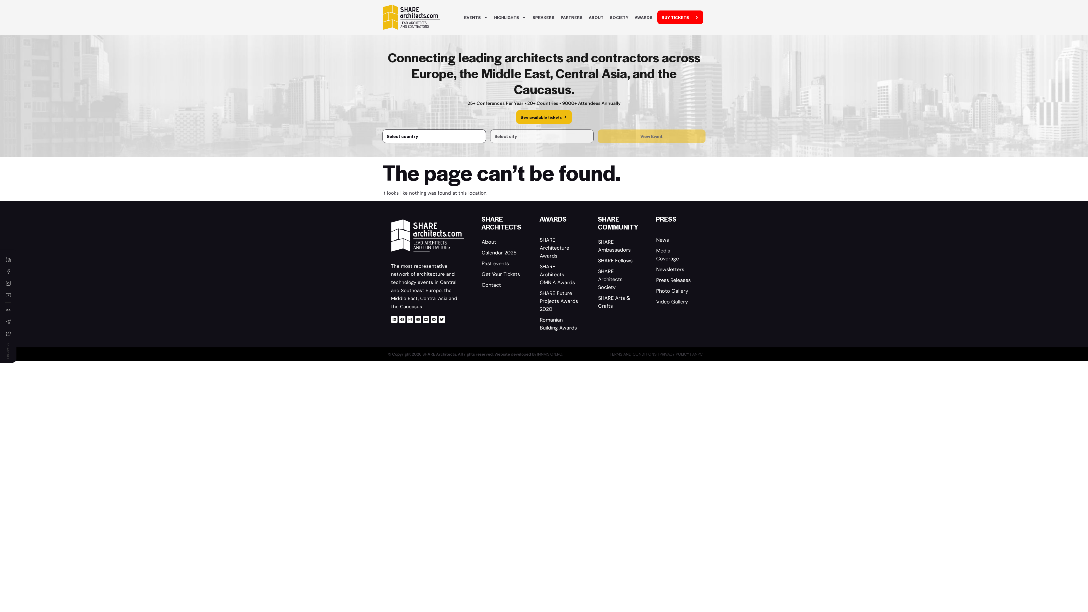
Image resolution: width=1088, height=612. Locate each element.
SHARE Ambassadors (614, 246)
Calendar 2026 (499, 252)
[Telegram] (434, 319)
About (596, 17)
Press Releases (673, 280)
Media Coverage (667, 254)
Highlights (506, 17)
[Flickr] (426, 319)
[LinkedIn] (8, 259)
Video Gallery (672, 301)
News (662, 240)
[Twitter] (442, 319)
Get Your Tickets (501, 274)
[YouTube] (8, 295)
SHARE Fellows (615, 260)
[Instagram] (410, 319)
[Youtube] (418, 319)
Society (619, 17)
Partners (572, 17)
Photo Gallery (672, 291)
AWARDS (644, 17)
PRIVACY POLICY (675, 354)
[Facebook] (402, 319)
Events (472, 17)
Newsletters (670, 269)
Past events (495, 263)
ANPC (697, 354)
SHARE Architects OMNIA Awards (557, 274)
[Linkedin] (394, 319)
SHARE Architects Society (610, 279)
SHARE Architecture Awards (554, 248)
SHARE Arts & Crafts (614, 302)
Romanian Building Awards (558, 323)
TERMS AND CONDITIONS (634, 354)
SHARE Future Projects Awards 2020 (559, 301)
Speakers (543, 17)
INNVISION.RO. (550, 354)
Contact (491, 285)
